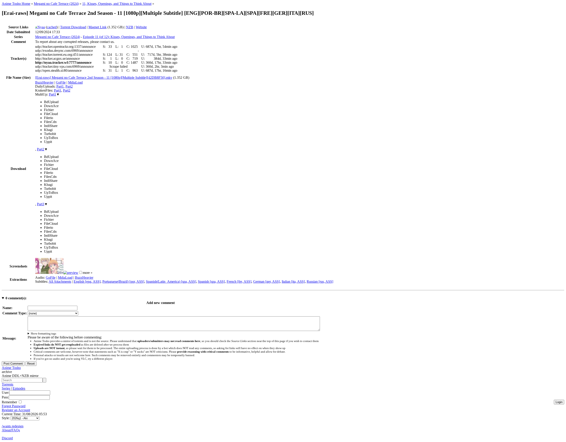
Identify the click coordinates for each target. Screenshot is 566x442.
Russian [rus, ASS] (320, 281)
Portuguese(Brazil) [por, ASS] (123, 281)
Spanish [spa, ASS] (211, 281)
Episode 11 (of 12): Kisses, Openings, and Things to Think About (129, 37)
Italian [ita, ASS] (293, 281)
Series (6, 388)
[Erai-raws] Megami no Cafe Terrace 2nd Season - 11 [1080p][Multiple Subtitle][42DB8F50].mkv (103, 77)
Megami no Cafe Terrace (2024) (56, 4)
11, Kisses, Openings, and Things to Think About (116, 4)
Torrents (7, 384)
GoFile (61, 82)
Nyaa (40, 27)
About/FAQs (11, 430)
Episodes (19, 388)
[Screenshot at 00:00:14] (49, 273)
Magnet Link (97, 27)
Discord (7, 438)
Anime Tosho (11, 368)
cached (52, 27)
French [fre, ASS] (239, 281)
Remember (10, 402)
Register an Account (16, 410)
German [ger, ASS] (266, 281)
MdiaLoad (75, 82)
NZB (129, 27)
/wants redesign (12, 426)
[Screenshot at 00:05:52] (70, 273)
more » (87, 273)
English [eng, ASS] (87, 281)
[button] (80, 272)
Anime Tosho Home (16, 4)
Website (141, 27)
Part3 (40, 204)
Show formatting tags (43, 333)
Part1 (60, 86)
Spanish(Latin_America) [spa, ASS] (171, 281)
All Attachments (60, 281)
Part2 (69, 86)
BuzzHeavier (44, 82)
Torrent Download (73, 27)
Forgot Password (13, 406)
